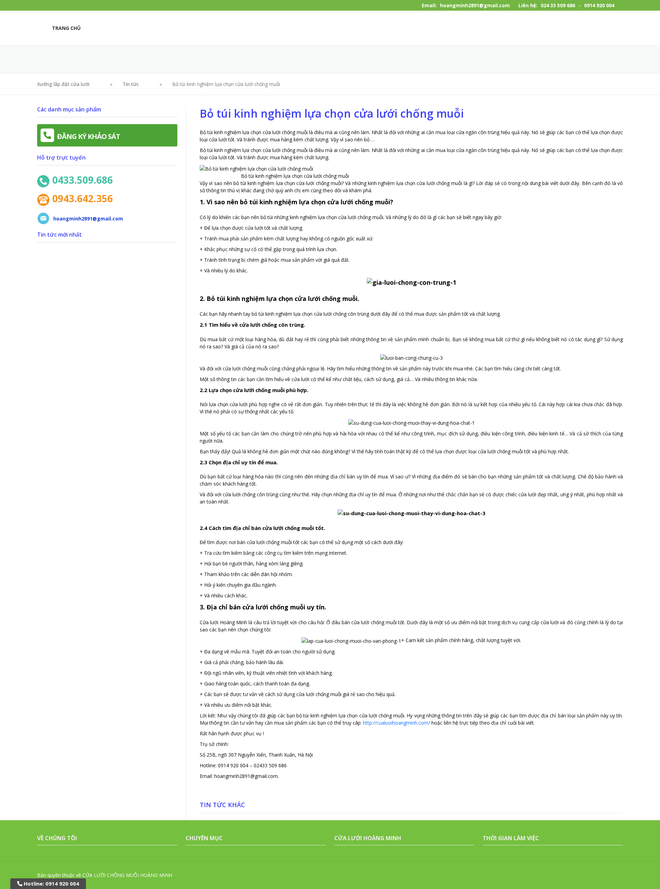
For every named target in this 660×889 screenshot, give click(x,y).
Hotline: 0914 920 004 (50, 883)
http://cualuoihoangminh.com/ (396, 722)
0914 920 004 (599, 5)
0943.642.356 (82, 198)
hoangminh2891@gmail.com (475, 5)
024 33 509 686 (558, 5)
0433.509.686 (82, 179)
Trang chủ (66, 28)
